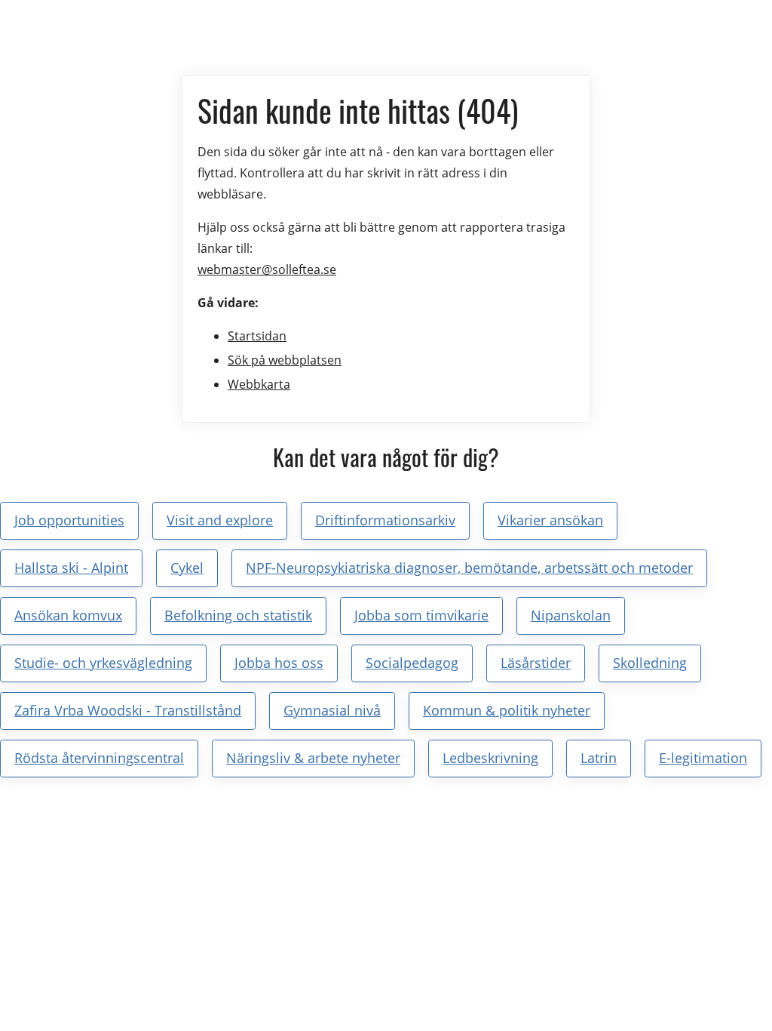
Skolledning (650, 663)
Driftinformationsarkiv (385, 520)
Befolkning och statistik (238, 615)
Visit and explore (220, 520)
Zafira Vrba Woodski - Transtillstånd (127, 710)
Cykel (187, 568)
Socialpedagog (412, 663)
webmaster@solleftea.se (267, 269)
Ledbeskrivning (490, 758)
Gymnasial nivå (332, 710)
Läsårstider (536, 663)
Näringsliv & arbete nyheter (313, 758)
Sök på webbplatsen (285, 360)
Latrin (599, 758)
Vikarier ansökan (550, 520)
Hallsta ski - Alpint (71, 568)
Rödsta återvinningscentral (99, 758)
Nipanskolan (571, 615)
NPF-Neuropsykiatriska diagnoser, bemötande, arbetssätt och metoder (469, 568)
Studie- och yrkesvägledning (103, 663)
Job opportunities (69, 520)
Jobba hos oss (278, 663)
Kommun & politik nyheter (506, 710)
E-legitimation (703, 758)
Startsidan (257, 336)
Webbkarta (259, 384)
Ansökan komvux (68, 615)
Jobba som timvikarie (421, 615)
